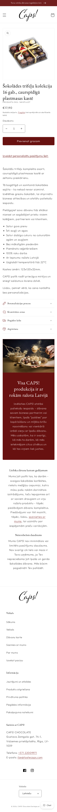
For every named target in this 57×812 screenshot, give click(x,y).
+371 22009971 (27, 752)
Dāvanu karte (14, 637)
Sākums (10, 622)
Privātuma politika (17, 697)
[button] (4, 15)
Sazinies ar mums (16, 644)
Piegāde (21, 112)
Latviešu (26, 793)
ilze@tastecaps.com (30, 757)
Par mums (12, 652)
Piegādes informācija (18, 704)
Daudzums (8, 120)
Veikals (10, 629)
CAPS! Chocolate (24, 806)
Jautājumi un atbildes (18, 681)
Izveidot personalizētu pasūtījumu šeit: (25, 156)
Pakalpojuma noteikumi (19, 712)
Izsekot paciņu (14, 660)
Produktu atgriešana (18, 689)
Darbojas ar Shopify (38, 806)
